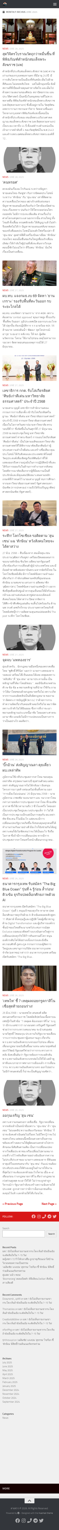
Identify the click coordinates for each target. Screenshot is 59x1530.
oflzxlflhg (7, 1329)
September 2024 (11, 1401)
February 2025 (9, 1382)
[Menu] (55, 4)
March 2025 (8, 1378)
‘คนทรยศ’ (10, 182)
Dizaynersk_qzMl (11, 1298)
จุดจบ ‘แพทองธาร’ (16, 660)
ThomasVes (8, 1309)
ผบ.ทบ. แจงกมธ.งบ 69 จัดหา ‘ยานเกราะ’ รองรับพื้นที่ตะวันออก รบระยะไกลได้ (28, 301)
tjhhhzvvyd (8, 1340)
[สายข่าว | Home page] (6, 4)
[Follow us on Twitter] (55, 1216)
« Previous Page (12, 1204)
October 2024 (9, 1397)
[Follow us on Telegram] (49, 1216)
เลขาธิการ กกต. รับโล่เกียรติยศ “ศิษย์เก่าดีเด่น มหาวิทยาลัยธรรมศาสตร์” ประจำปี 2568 (26, 396)
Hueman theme (46, 1513)
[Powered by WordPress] (18, 1513)
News (5, 48)
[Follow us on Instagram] (39, 1216)
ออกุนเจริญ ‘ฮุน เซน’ (18, 1115)
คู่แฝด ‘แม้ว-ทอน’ (11, 1274)
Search (5, 1228)
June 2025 (7, 1366)
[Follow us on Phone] (44, 1216)
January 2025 (9, 1386)
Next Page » (49, 1204)
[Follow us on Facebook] (34, 1216)
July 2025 (7, 1362)
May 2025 (7, 1370)
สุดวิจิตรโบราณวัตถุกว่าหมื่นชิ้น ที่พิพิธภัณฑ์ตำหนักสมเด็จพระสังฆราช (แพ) (28, 59)
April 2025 (7, 1374)
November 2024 (10, 1393)
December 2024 (10, 1390)
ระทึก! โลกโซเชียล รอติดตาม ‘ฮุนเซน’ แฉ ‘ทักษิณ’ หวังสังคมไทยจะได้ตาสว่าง (28, 541)
